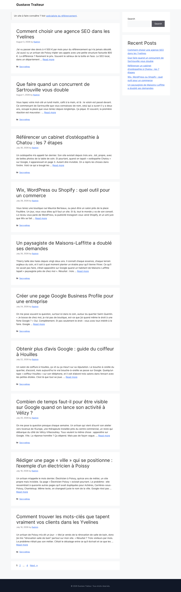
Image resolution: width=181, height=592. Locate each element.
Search (131, 18)
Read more (48, 59)
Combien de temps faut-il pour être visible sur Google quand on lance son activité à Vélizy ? (62, 407)
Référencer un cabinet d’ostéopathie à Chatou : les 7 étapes (57, 139)
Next (34, 565)
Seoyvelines (24, 66)
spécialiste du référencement (61, 15)
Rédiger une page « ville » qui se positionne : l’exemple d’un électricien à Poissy (64, 463)
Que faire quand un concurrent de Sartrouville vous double (53, 86)
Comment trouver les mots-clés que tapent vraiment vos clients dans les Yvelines (63, 519)
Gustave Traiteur (30, 5)
